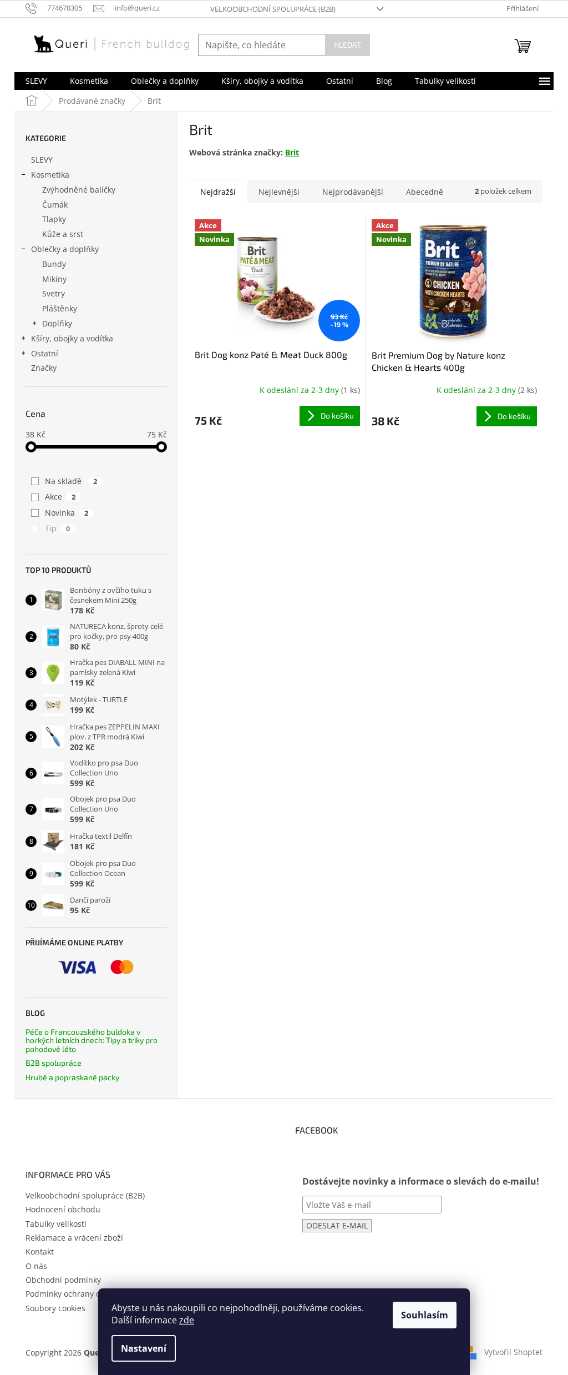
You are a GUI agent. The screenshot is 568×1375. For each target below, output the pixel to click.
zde (186, 1320)
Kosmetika (50, 174)
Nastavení (143, 1348)
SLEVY (42, 159)
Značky (44, 367)
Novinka (66, 512)
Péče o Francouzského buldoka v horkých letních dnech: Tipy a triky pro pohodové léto (92, 1040)
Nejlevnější (279, 192)
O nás (36, 1266)
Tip (57, 528)
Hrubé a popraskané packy (72, 1077)
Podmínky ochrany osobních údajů (90, 1293)
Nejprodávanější (352, 192)
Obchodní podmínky (63, 1280)
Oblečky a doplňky (65, 249)
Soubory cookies (55, 1308)
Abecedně (424, 192)
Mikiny (54, 279)
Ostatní (44, 353)
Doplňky (57, 323)
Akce (60, 496)
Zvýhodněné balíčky (78, 189)
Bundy (54, 264)
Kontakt (40, 1251)
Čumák (55, 204)
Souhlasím (424, 1315)
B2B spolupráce (54, 1063)
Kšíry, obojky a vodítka (72, 338)
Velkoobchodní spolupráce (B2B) (273, 9)
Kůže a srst (62, 234)
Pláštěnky (59, 308)
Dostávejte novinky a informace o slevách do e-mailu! (420, 1181)
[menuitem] (36, 81)
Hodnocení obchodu (63, 1209)
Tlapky (54, 219)
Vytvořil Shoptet (513, 1351)
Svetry (53, 293)
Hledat (347, 44)
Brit (292, 152)
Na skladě (71, 481)
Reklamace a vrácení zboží (74, 1237)
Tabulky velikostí (56, 1223)
